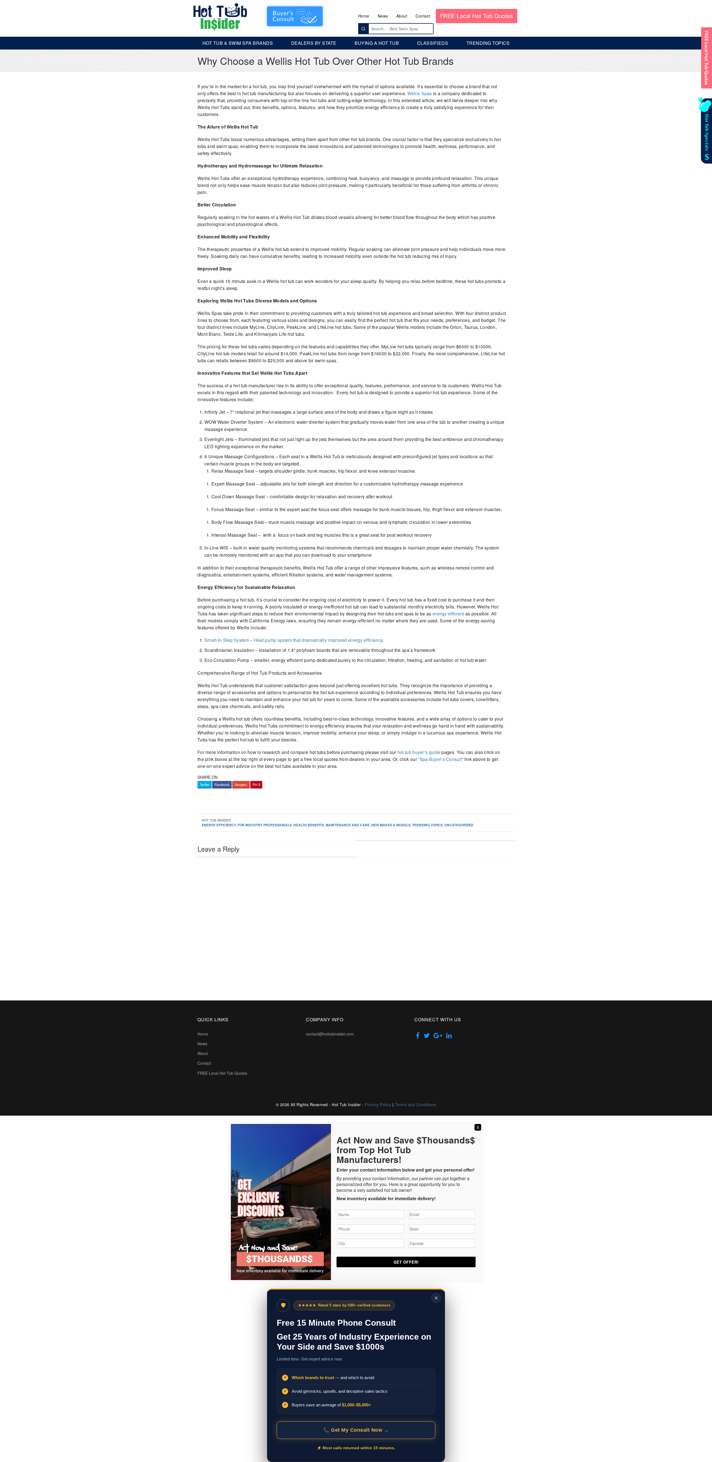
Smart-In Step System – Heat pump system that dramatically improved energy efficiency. (294, 640)
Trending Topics (488, 43)
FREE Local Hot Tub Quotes (476, 16)
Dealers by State (314, 43)
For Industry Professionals (265, 824)
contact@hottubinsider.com (330, 1034)
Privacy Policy (378, 1104)
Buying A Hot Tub (377, 43)
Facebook (221, 784)
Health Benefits (308, 824)
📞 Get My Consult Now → (356, 1430)
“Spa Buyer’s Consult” (440, 759)
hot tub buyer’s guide (418, 752)
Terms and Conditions (415, 1104)
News (383, 16)
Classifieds (432, 43)
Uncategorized (458, 824)
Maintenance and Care (348, 824)
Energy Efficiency (219, 824)
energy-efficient (448, 613)
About (401, 16)
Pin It (256, 784)
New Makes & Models (391, 824)
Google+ (241, 784)
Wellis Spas (419, 93)
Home (363, 16)
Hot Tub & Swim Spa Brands (237, 43)
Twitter (204, 784)
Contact (423, 16)
